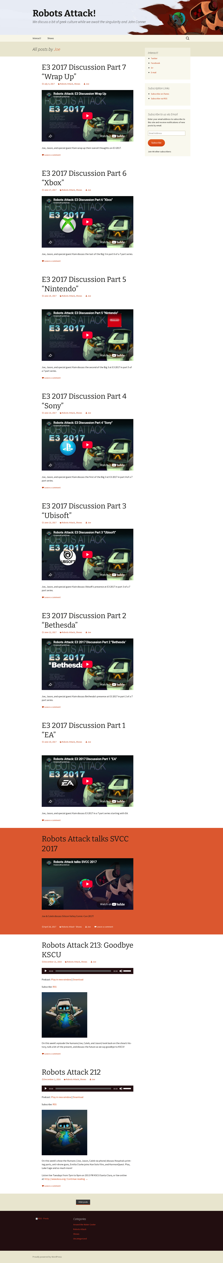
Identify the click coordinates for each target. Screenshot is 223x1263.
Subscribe (156, 142)
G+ (152, 67)
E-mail (153, 72)
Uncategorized (80, 1238)
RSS (55, 986)
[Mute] (120, 970)
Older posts (83, 1202)
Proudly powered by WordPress (47, 1256)
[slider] (127, 970)
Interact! (37, 38)
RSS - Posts (43, 1218)
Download (78, 979)
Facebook (155, 63)
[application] (87, 971)
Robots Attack (66, 83)
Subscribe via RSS (159, 98)
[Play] (45, 970)
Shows (50, 38)
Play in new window (61, 979)
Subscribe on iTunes (160, 93)
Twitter (154, 58)
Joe (57, 49)
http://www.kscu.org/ (55, 1178)
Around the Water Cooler (84, 1224)
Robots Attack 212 (71, 1072)
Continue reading (77, 1178)
